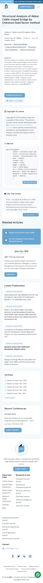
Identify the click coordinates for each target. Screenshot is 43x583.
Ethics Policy (22, 566)
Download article (13, 95)
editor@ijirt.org (12, 548)
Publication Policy (9, 566)
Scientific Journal (8, 523)
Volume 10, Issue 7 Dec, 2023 (17, 390)
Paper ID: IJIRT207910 (14, 326)
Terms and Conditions (28, 569)
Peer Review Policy (12, 569)
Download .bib (30, 182)
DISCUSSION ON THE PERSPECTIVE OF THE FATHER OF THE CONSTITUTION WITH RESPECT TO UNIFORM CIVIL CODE (21, 297)
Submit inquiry (12, 430)
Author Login (6, 2)
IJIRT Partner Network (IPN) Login (27, 2)
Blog (4, 508)
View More (9, 398)
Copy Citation (31, 215)
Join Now (10, 274)
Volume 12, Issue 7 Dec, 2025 (17, 380)
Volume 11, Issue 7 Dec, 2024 (17, 387)
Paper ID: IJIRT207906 (14, 356)
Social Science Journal (10, 538)
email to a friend (16, 101)
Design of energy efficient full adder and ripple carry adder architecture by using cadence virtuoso (20, 362)
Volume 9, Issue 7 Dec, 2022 (16, 393)
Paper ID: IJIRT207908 (14, 343)
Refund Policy (34, 566)
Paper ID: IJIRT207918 (14, 291)
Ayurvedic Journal (22, 506)
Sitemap (5, 505)
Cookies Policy (22, 571)
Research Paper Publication (6, 498)
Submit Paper (25, 7)
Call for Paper (7, 481)
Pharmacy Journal (22, 496)
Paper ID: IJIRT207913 (14, 306)
